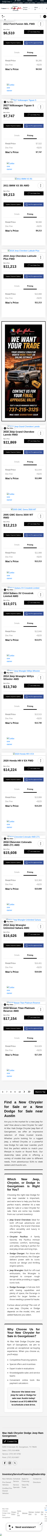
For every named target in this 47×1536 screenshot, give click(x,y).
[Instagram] (9, 1463)
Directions (37, 1482)
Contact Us (12, 1441)
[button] (41, 24)
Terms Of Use (19, 1513)
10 (20, 1092)
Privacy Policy (13, 1513)
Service (17, 1474)
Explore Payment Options (13, 43)
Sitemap (24, 1513)
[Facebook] (4, 1463)
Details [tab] (17, 52)
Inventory (7, 1474)
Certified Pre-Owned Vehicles (7, 1490)
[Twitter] (14, 1463)
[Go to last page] (29, 1092)
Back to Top (40, 1092)
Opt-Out (42, 1513)
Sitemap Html (31, 1513)
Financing (27, 1474)
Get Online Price (35, 32)
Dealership (39, 1474)
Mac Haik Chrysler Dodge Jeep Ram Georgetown (6, 1513)
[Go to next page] (24, 1092)
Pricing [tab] (30, 52)
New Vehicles (7, 1479)
